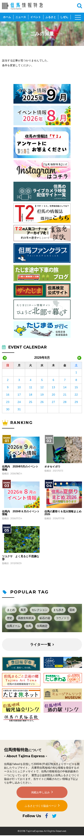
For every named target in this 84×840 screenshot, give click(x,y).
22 (76, 394)
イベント (35, 17)
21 (64, 394)
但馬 (28, 626)
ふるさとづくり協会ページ (40, 805)
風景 (23, 609)
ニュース (20, 17)
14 (64, 387)
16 (7, 394)
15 (76, 387)
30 (7, 409)
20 (53, 394)
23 (7, 402)
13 (53, 387)
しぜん (64, 17)
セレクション (40, 609)
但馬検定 (42, 626)
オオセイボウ (52, 466)
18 (30, 394)
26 (42, 402)
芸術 (72, 609)
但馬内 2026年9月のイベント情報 (20, 468)
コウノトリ (62, 618)
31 (19, 409)
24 (19, 402)
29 (76, 402)
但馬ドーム (13, 626)
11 (30, 387)
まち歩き (58, 609)
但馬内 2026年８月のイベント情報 (21, 513)
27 (53, 402)
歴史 (9, 618)
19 (42, 394)
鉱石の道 (45, 618)
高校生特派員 (26, 618)
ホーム (7, 17)
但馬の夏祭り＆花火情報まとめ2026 (63, 513)
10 (19, 387)
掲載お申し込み (40, 792)
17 (19, 394)
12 (42, 387)
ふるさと (50, 17)
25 (30, 402)
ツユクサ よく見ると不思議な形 (20, 558)
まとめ (11, 609)
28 (64, 402)
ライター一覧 (40, 644)
